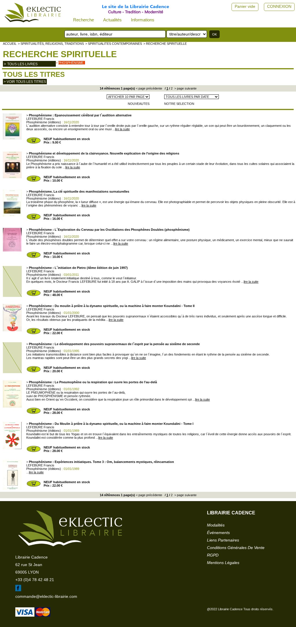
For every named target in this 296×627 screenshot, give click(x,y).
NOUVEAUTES (138, 103)
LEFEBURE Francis (40, 118)
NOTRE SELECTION (179, 103)
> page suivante (185, 88)
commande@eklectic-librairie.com (46, 596)
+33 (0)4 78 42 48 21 (34, 579)
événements (218, 532)
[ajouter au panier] (33, 143)
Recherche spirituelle (60, 54)
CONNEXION (279, 6)
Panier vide (245, 6)
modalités (216, 525)
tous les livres (22, 64)
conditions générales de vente (235, 547)
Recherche (83, 19)
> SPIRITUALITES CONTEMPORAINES (113, 43)
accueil (9, 43)
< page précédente (149, 88)
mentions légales (223, 562)
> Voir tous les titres (25, 82)
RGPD (213, 555)
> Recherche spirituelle (165, 43)
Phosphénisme (71, 62)
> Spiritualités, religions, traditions (51, 43)
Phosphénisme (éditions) (43, 122)
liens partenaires (223, 540)
